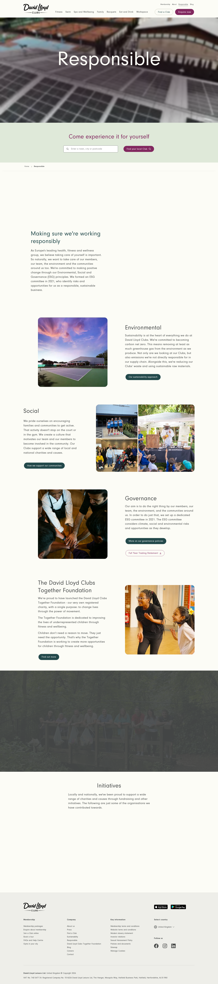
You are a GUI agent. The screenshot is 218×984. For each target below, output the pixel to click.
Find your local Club (137, 149)
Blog (69, 947)
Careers (70, 951)
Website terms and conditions (123, 930)
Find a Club (164, 12)
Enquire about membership (34, 930)
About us (71, 926)
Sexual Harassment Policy (121, 940)
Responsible (72, 940)
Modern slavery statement (122, 933)
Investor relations (118, 937)
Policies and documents (121, 944)
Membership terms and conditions (125, 926)
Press (69, 930)
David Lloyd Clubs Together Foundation (84, 944)
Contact (70, 954)
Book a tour (28, 937)
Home (26, 166)
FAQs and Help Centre (33, 940)
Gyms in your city (30, 944)
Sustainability (72, 937)
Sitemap (114, 947)
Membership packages (33, 926)
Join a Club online (31, 933)
